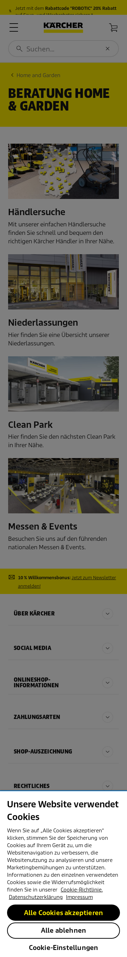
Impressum (79, 897)
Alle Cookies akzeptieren (63, 913)
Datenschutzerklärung (36, 897)
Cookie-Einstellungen (63, 948)
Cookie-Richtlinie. (82, 890)
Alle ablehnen (63, 930)
